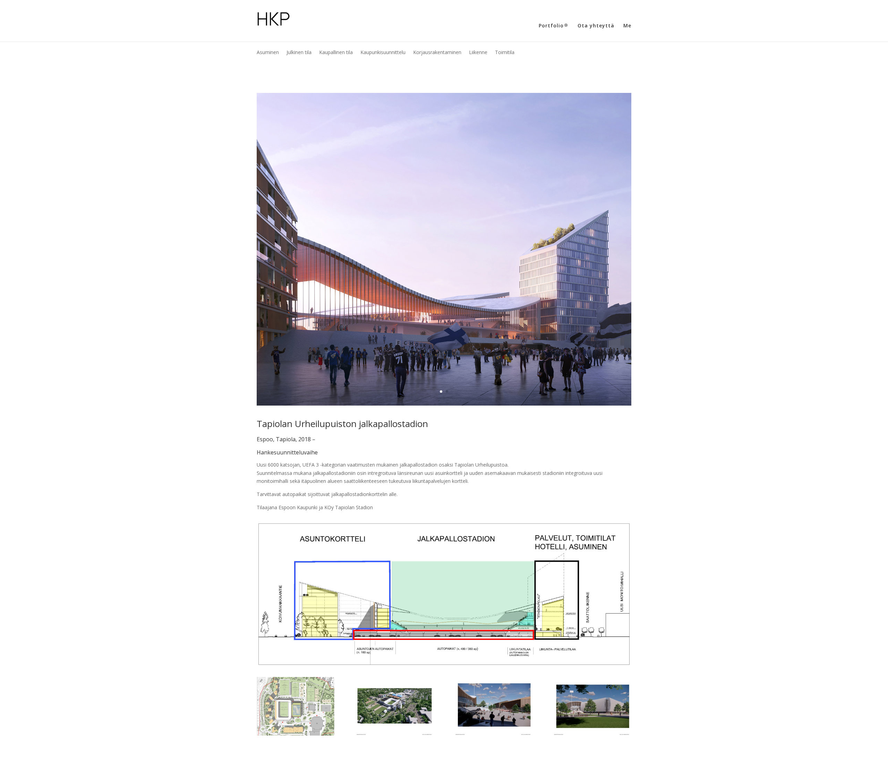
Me (627, 26)
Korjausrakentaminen (437, 52)
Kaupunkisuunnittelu (382, 52)
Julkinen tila (299, 52)
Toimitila (504, 52)
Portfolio (551, 26)
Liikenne (478, 52)
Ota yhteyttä (596, 26)
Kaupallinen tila (336, 52)
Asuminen (268, 52)
